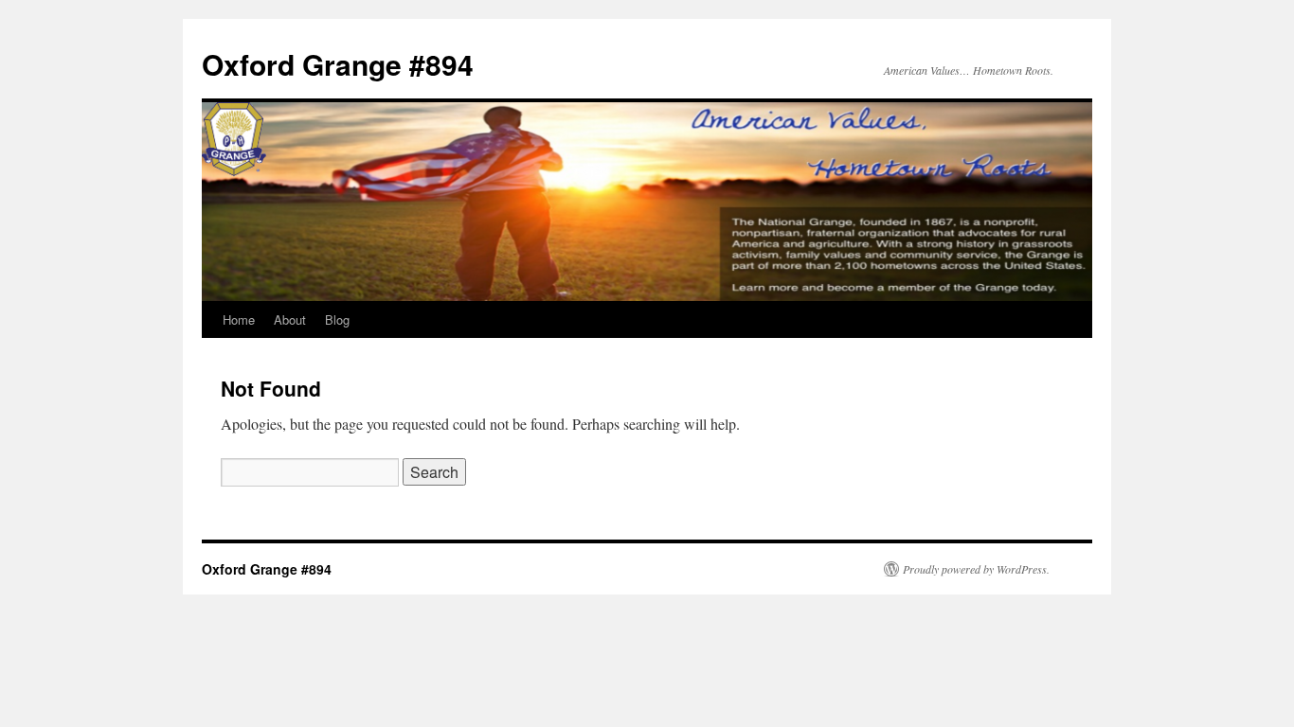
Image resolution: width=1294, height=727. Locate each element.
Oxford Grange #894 (338, 64)
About (290, 319)
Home (239, 319)
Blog (337, 319)
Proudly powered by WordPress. (976, 568)
